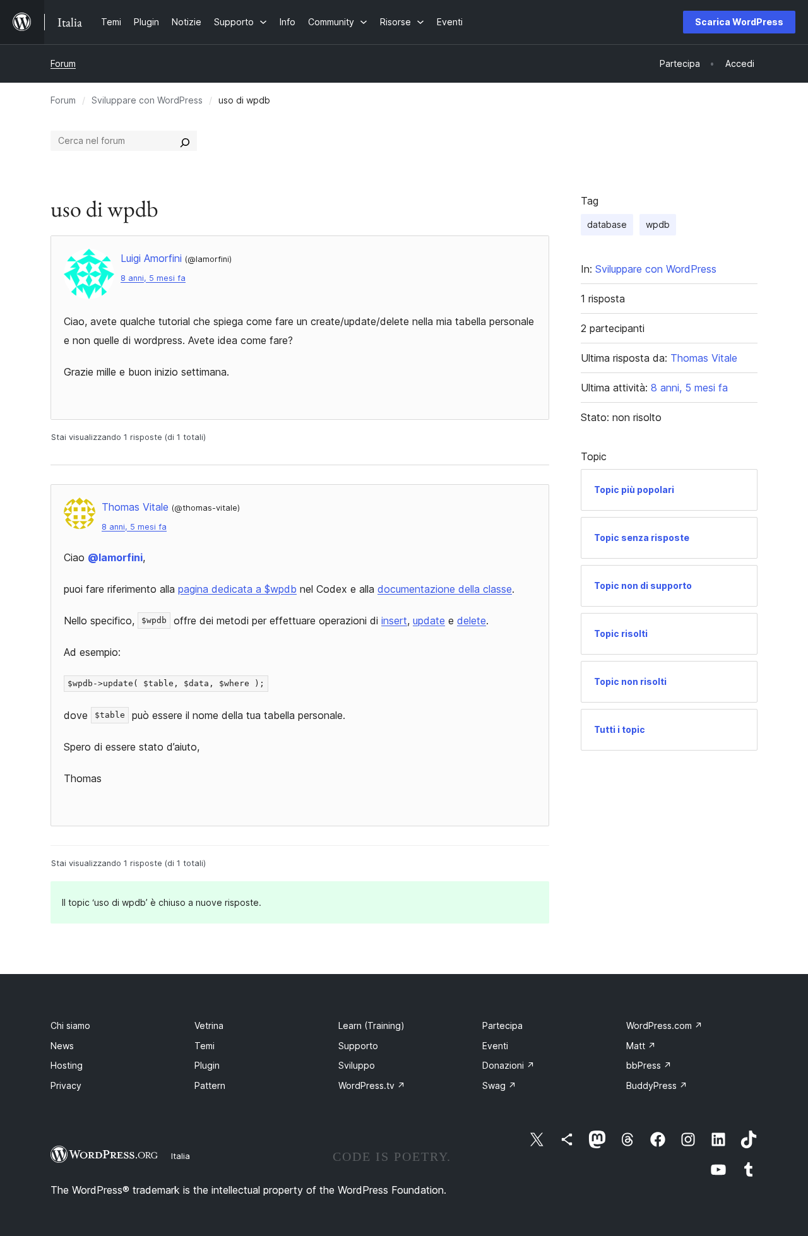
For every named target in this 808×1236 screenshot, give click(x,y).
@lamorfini (115, 557)
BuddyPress (656, 1085)
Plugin (207, 1065)
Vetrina (208, 1025)
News (62, 1045)
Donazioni (508, 1065)
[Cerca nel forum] (185, 141)
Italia (180, 1156)
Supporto (358, 1045)
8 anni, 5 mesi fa (153, 278)
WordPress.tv (371, 1085)
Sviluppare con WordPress (147, 100)
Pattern (209, 1085)
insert (394, 620)
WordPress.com (664, 1025)
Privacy (65, 1085)
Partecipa (502, 1025)
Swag (499, 1085)
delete (471, 620)
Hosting (66, 1065)
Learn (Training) (371, 1025)
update (429, 620)
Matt (641, 1045)
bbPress (649, 1065)
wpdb (658, 224)
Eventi (495, 1045)
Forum (63, 63)
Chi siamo (70, 1025)
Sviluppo (356, 1065)
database (607, 224)
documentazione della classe (444, 589)
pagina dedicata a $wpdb (237, 589)
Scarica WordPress (739, 21)
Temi (204, 1045)
